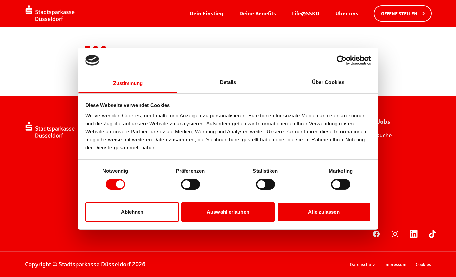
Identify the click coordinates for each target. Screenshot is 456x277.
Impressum (395, 264)
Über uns (346, 13)
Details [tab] (228, 82)
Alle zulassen (323, 212)
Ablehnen (132, 212)
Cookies (423, 264)
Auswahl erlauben (228, 212)
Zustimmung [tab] (128, 83)
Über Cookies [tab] (328, 82)
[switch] (190, 184)
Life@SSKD (305, 13)
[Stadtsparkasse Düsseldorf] (50, 13)
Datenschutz (362, 264)
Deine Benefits (257, 13)
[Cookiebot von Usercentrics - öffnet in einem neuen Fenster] (341, 60)
